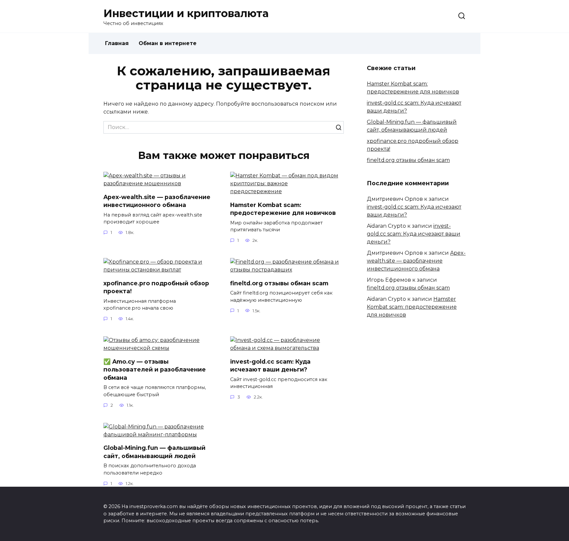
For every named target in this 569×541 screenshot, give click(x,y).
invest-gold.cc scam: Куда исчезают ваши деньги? (270, 365)
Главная (117, 43)
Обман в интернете (168, 43)
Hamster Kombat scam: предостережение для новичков (283, 208)
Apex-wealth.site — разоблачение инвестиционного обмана (156, 200)
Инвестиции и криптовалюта (186, 13)
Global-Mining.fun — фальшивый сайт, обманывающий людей (154, 451)
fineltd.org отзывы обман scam (279, 282)
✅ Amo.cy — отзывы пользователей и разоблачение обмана (154, 369)
